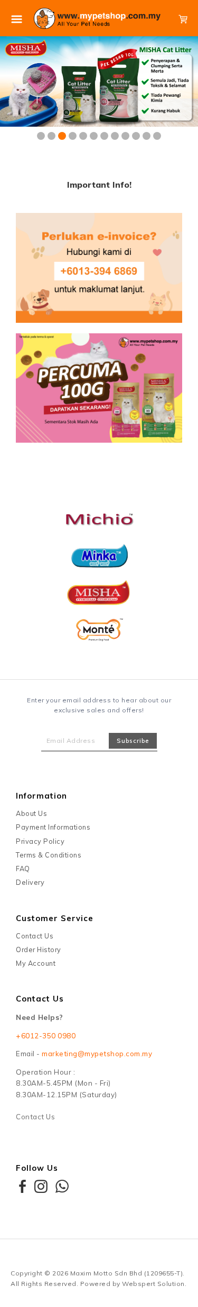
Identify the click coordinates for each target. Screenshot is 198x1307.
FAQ (23, 868)
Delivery (30, 882)
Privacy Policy (40, 841)
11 (146, 136)
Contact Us (34, 936)
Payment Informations (53, 827)
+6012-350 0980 (46, 1036)
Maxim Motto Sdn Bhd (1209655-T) (126, 1273)
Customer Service (54, 918)
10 (136, 136)
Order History (38, 949)
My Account (35, 963)
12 (157, 136)
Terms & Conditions (48, 855)
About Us (31, 813)
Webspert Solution (153, 1284)
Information (41, 796)
